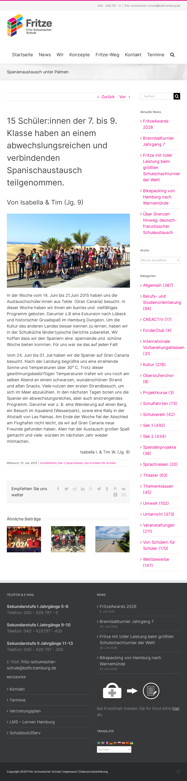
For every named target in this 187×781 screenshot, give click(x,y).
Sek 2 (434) (154, 436)
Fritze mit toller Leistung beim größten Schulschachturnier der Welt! (137, 639)
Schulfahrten (48, 463)
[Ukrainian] (132, 742)
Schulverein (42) (159, 414)
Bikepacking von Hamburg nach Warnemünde (159, 196)
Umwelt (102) (156, 503)
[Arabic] (99, 742)
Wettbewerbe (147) (156, 562)
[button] (172, 54)
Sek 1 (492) (154, 425)
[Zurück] (10, 539)
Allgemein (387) (158, 285)
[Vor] (126, 539)
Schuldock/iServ (25, 732)
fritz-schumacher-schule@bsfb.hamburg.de (152, 5)
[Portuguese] (115, 742)
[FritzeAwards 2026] (24, 539)
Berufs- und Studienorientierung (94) (160, 302)
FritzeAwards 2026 (118, 606)
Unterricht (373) (158, 514)
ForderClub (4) (157, 330)
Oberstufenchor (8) (158, 378)
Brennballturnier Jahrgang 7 (127, 621)
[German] (111, 742)
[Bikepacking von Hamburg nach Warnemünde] (112, 539)
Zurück (108, 96)
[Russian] (119, 742)
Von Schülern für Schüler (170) (159, 545)
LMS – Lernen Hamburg (32, 722)
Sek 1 (61, 463)
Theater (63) (155, 475)
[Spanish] (124, 742)
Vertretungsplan (25, 711)
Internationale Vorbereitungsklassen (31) (160, 347)
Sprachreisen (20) (160, 464)
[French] (107, 742)
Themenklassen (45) (158, 489)
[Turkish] (128, 742)
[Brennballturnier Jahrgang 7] (68, 539)
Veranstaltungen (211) (159, 528)
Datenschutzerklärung (93, 771)
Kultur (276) (154, 364)
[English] (103, 742)
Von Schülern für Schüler (100, 463)
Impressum (70, 771)
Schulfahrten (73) (160, 403)
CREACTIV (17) (157, 319)
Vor (122, 96)
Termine (17, 700)
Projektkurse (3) (158, 392)
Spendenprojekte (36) (159, 450)
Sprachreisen (74, 463)
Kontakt (17, 689)
